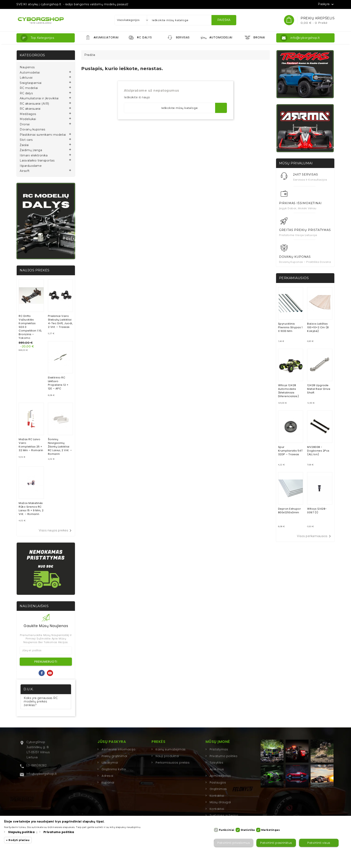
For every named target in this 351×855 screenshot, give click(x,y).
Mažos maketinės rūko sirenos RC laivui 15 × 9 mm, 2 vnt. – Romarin (31, 508)
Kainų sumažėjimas (171, 749)
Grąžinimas (218, 789)
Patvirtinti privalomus (233, 843)
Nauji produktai (167, 756)
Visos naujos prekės (56, 530)
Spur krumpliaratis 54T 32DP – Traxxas (290, 450)
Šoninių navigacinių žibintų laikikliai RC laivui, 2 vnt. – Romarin (60, 446)
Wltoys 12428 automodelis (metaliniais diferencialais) (288, 390)
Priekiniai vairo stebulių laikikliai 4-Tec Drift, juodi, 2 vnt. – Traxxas (60, 321)
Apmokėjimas (220, 776)
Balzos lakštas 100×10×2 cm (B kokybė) (318, 327)
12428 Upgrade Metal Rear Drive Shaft (318, 388)
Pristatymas (219, 749)
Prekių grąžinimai (114, 756)
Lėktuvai (26, 77)
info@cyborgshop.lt (41, 774)
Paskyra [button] (326, 4)
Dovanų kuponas (32, 129)
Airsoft (25, 171)
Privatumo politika (223, 756)
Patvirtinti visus (318, 843)
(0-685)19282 (36, 765)
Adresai (107, 776)
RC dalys (26, 93)
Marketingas (270, 829)
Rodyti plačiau (19, 840)
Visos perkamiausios (314, 536)
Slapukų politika (21, 832)
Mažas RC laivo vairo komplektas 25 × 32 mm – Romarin (31, 444)
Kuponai (108, 782)
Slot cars (26, 140)
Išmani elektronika (34, 155)
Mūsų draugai (220, 802)
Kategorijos (32, 55)
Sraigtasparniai (31, 83)
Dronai (25, 124)
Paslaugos (218, 782)
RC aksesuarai (30, 109)
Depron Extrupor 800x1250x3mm (289, 510)
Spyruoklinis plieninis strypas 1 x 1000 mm (290, 327)
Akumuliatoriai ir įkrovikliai (39, 98)
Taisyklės (216, 763)
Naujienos (27, 67)
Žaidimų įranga (31, 150)
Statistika (248, 829)
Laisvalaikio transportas (37, 160)
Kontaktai (217, 796)
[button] (45, 37)
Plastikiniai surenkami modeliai (43, 135)
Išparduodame (31, 166)
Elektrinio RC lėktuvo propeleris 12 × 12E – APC (58, 383)
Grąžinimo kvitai (114, 769)
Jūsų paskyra (112, 741)
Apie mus (217, 769)
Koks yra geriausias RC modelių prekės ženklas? (41, 701)
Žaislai (24, 145)
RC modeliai (29, 88)
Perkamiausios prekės (173, 763)
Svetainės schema (224, 815)
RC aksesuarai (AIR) (34, 103)
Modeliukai (28, 119)
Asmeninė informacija (118, 749)
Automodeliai (30, 72)
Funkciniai (226, 829)
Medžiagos (28, 114)
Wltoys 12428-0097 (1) (317, 510)
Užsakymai (110, 763)
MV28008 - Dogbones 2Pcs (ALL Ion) (318, 450)
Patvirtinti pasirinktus (276, 843)
